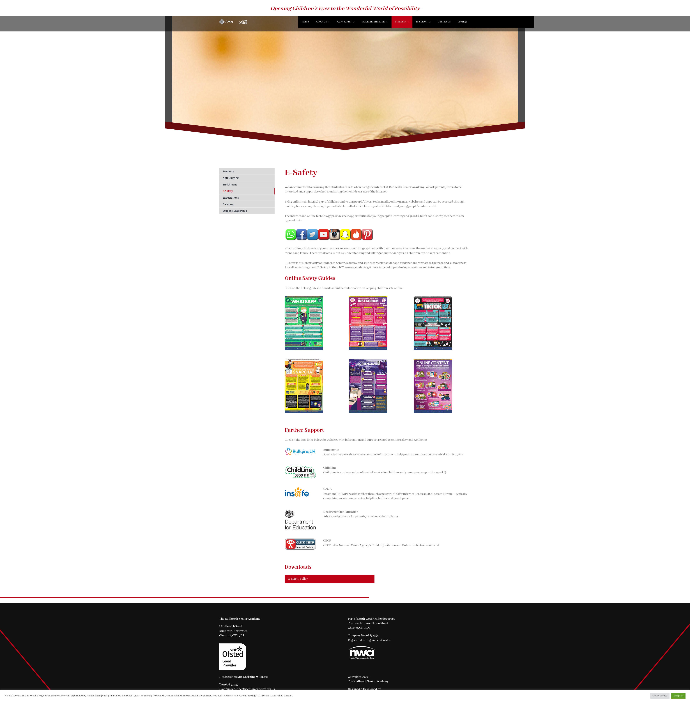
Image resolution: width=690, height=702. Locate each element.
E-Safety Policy (298, 579)
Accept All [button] (678, 695)
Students (228, 171)
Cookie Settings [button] (659, 695)
